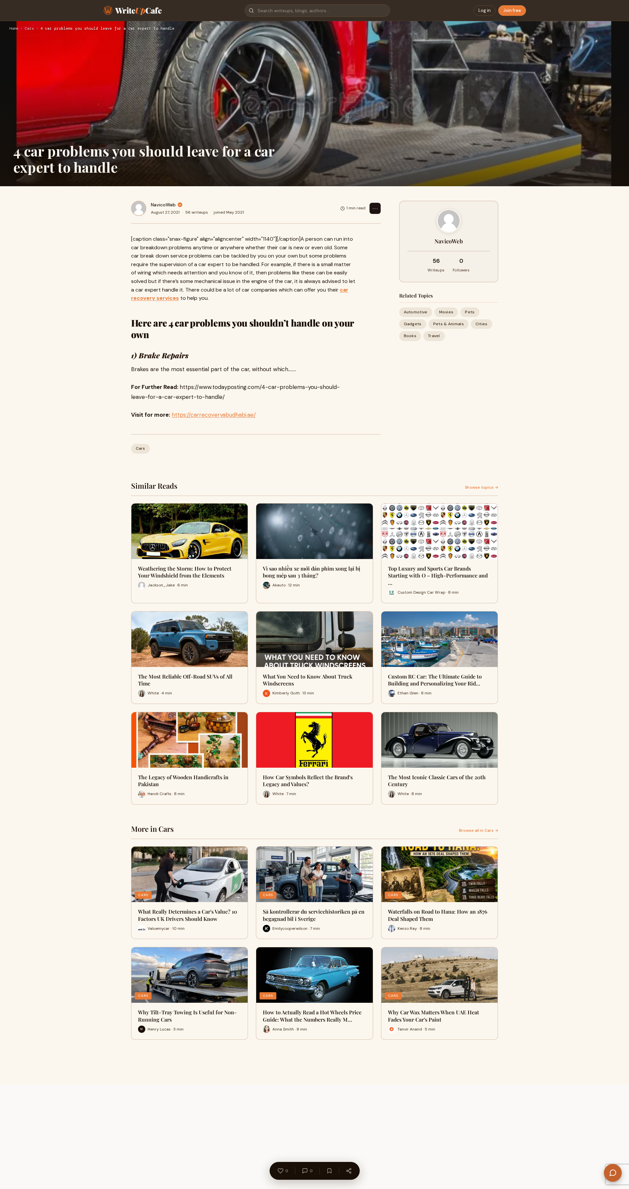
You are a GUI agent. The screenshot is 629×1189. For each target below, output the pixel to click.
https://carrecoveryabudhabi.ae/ (214, 414)
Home (13, 28)
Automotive (416, 312)
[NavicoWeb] (138, 208)
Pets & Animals (448, 324)
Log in (484, 10)
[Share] (348, 1170)
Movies (446, 312)
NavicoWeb (163, 205)
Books (410, 335)
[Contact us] (613, 1173)
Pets (469, 312)
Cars (29, 28)
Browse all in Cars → (478, 830)
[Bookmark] (329, 1170)
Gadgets (413, 324)
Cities (481, 324)
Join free (512, 10)
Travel (434, 335)
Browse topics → (481, 487)
